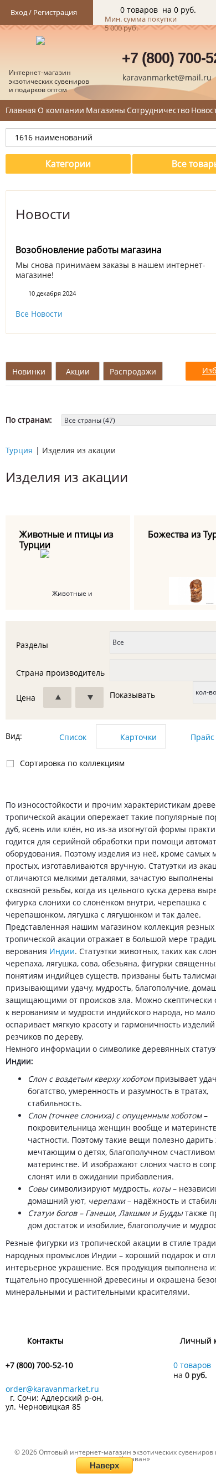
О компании (61, 110)
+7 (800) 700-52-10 (39, 1365)
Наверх (104, 1465)
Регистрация (55, 12)
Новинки (28, 371)
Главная (21, 110)
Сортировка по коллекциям (72, 763)
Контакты (45, 1340)
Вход (19, 12)
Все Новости (39, 314)
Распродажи (133, 371)
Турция (19, 450)
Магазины (105, 110)
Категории (68, 164)
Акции (78, 371)
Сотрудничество (158, 110)
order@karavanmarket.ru (52, 1389)
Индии (62, 951)
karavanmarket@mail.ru (167, 77)
